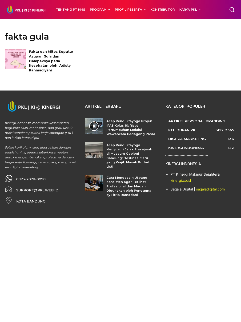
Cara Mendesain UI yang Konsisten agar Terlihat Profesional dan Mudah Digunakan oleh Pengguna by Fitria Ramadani (128, 186)
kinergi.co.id (180, 180)
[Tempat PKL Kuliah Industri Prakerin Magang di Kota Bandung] (25, 9)
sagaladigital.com (210, 189)
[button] (231, 9)
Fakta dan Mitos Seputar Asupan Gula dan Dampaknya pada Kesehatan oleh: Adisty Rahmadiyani (51, 61)
